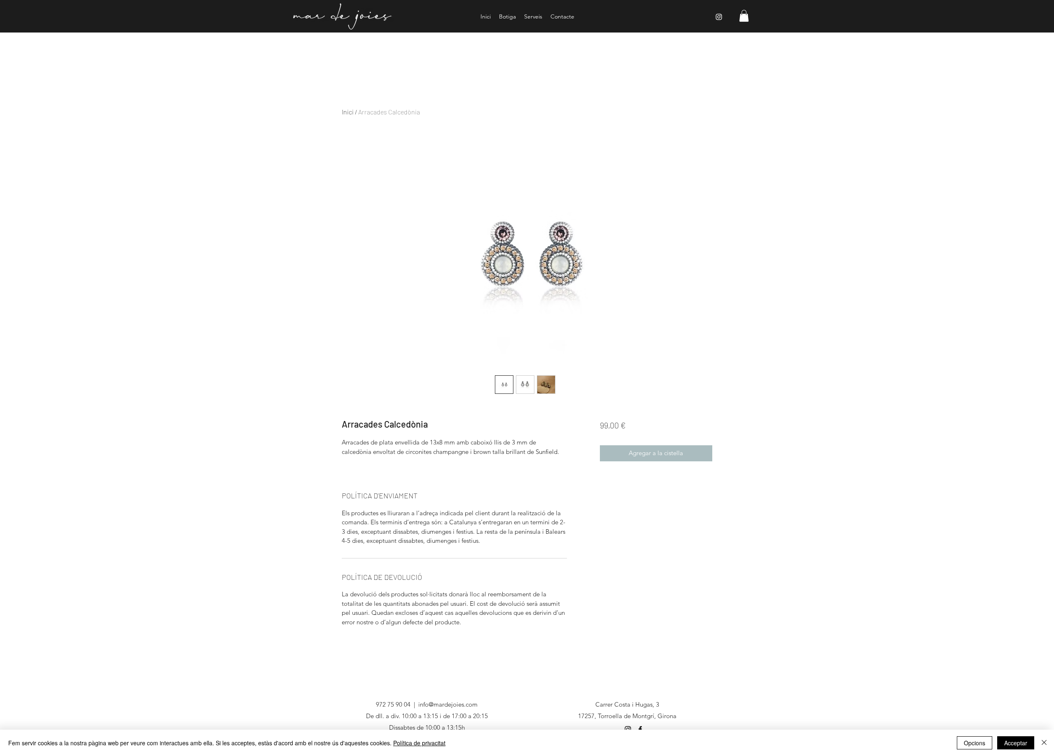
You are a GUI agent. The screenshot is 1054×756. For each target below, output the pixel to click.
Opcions (974, 743)
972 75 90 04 (393, 704)
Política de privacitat (419, 743)
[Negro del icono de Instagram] (628, 729)
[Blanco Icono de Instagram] (719, 17)
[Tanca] (1044, 742)
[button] (744, 16)
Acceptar (1015, 743)
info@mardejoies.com (448, 704)
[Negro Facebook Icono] (640, 729)
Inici (348, 112)
